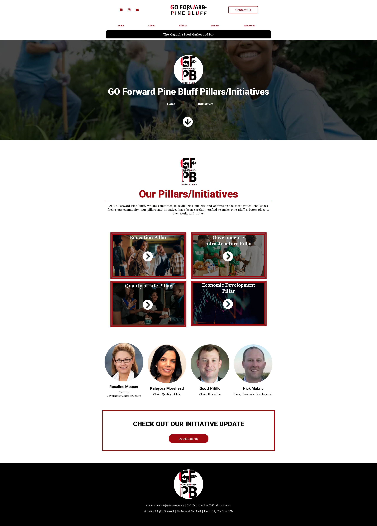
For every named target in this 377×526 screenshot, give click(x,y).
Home (120, 25)
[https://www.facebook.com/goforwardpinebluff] (122, 10)
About (151, 25)
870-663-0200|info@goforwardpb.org (165, 505)
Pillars (183, 25)
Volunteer (249, 25)
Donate (215, 25)
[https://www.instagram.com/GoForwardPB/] (130, 10)
